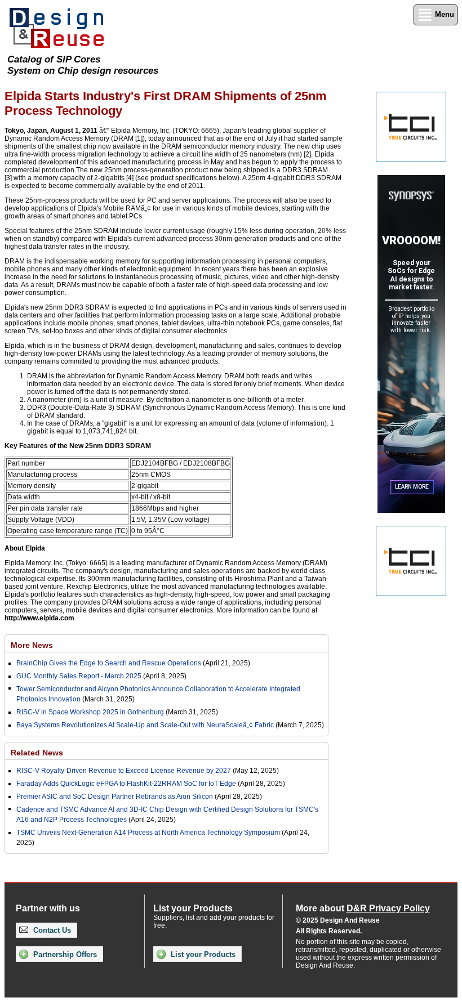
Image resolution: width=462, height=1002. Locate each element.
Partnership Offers (64, 954)
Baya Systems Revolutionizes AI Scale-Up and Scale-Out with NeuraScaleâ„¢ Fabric (145, 725)
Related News (37, 752)
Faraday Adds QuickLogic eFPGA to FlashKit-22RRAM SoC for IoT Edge (126, 784)
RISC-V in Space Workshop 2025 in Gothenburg (90, 712)
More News (32, 645)
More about (363, 908)
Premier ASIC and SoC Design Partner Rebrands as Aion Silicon (115, 796)
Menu (443, 14)
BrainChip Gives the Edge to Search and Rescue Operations (108, 663)
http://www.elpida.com (39, 618)
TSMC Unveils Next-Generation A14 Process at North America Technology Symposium (148, 833)
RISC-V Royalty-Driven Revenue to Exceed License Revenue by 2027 (123, 771)
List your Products (202, 954)
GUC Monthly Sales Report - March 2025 (78, 676)
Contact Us (51, 930)
